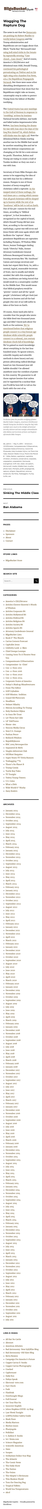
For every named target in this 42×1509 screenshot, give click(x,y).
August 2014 (11, 1203)
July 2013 (10, 1246)
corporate (32, 459)
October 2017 (12, 1077)
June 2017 (10, 1090)
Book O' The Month (15, 638)
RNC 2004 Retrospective (17, 744)
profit (22, 469)
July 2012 (10, 1280)
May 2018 (10, 1053)
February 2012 (12, 1296)
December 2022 (13, 894)
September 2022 (13, 904)
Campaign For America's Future (20, 1359)
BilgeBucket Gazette (10, 1502)
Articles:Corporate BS (15, 611)
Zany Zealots (11, 791)
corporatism (17, 461)
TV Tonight (11, 774)
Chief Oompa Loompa (16, 651)
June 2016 (10, 1130)
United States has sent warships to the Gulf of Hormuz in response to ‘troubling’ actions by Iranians (20, 112)
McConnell (7, 466)
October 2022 (12, 900)
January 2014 (12, 1226)
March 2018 (11, 1060)
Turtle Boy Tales (13, 771)
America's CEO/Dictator (16, 601)
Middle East (22, 466)
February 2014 (12, 1223)
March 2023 (11, 884)
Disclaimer (10, 531)
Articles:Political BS (15, 618)
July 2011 (10, 1320)
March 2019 (11, 1020)
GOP (14, 464)
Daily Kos (10, 1376)
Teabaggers (23, 474)
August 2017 (11, 1083)
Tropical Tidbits (13, 1486)
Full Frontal (11, 1399)
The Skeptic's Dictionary (17, 1476)
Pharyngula (11, 1429)
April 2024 (10, 840)
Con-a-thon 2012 (14, 668)
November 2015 (13, 1153)
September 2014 (13, 1200)
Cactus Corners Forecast (17, 641)
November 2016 (13, 1113)
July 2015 (10, 1166)
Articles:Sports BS (14, 628)
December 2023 (13, 854)
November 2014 (13, 1193)
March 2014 (11, 1220)
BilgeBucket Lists (14, 634)
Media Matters (12, 1422)
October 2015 (12, 1156)
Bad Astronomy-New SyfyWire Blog (22, 1349)
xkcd (8, 1492)
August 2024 (11, 827)
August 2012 (11, 1276)
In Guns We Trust (14, 714)
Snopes (9, 1452)
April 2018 (10, 1057)
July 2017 (10, 1087)
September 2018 (13, 1040)
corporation (7, 461)
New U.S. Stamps (13, 731)
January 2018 (12, 1067)
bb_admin (7, 444)
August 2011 (11, 1316)
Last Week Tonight (14, 1412)
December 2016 (13, 1110)
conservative (23, 459)
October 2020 (12, 957)
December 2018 (13, 1030)
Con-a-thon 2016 (14, 671)
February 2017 (12, 1103)
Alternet (9, 1342)
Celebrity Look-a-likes (16, 648)
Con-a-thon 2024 (14, 678)
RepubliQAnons (13, 741)
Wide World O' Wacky (15, 787)
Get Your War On (13, 1402)
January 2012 (12, 1300)
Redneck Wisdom (14, 738)
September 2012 (13, 1273)
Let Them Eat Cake (14, 718)
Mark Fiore (11, 1419)
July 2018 (10, 1047)
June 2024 (10, 834)
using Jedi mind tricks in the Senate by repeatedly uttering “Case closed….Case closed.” (19, 55)
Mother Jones (12, 1426)
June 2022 (10, 914)
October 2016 (12, 1117)
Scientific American (15, 1446)
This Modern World (15, 1479)
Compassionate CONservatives (25, 446)
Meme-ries (11, 724)
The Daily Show (13, 1466)
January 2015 (12, 1186)
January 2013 (11, 1260)
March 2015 (11, 1180)
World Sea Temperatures (17, 1489)
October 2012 (12, 1270)
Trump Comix (12, 768)
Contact (9, 541)
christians (14, 459)
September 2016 (13, 1120)
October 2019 (12, 997)
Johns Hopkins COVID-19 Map (19, 1409)
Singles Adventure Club (16, 751)
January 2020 (12, 987)
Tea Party (14, 474)
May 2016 (10, 1133)
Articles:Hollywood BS (16, 614)
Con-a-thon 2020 (14, 674)
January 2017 (11, 1107)
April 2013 (10, 1253)
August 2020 (11, 963)
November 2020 (13, 953)
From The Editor (13, 688)
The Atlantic (11, 1459)
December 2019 (13, 990)
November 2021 (13, 934)
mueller (31, 466)
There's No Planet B (15, 764)
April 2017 (10, 1097)
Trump (31, 474)
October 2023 (12, 860)
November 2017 (13, 1073)
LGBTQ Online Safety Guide (18, 1416)
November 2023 (13, 857)
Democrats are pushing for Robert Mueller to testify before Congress (19, 35)
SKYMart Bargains (14, 754)
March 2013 (11, 1256)
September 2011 (13, 1313)
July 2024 (10, 830)
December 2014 (13, 1190)
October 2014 (12, 1196)
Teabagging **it (13, 761)
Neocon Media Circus (16, 454)
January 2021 (12, 947)
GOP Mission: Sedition (16, 694)
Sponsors (10, 534)
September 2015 (13, 1160)
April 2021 (10, 937)
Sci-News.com (12, 1439)
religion (13, 471)
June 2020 (10, 970)
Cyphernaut (11, 1372)
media (14, 466)
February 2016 (12, 1143)
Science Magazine (14, 1442)
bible (8, 456)
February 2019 (12, 1023)
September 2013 (13, 1240)
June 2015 (10, 1170)
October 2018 (12, 1037)
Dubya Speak (12, 1379)
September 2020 (13, 960)
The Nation (11, 1469)
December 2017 (13, 1070)
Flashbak (10, 1392)
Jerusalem (29, 464)
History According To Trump (19, 708)
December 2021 (13, 930)
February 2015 (12, 1183)
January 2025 (12, 810)
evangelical (7, 464)
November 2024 (13, 817)
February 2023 (12, 887)
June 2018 (10, 1050)
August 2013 (11, 1243)
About (8, 537)
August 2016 (11, 1123)
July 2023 (10, 870)
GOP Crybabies (12, 691)
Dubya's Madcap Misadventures (20, 684)
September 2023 (13, 864)
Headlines (10, 701)
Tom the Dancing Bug (16, 1482)
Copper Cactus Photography (18, 1366)
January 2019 (12, 1027)
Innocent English (14, 1406)
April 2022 (10, 920)
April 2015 (10, 1176)
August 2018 (11, 1043)
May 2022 (10, 917)
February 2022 (12, 924)
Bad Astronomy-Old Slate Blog (20, 1352)
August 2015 (11, 1163)
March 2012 (11, 1293)
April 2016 (10, 1136)
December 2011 (12, 1303)
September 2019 (13, 1000)
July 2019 (10, 1007)
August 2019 (11, 1003)
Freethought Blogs (14, 1396)
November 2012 (13, 1266)
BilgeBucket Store (14, 560)
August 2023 (11, 867)
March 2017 (11, 1100)
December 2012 (13, 1263)
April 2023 (10, 880)
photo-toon (7, 469)
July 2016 (10, 1127)
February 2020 (12, 983)
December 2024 (13, 814)
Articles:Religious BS (15, 621)
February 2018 (12, 1063)
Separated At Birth (14, 748)
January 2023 (12, 890)
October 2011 (11, 1310)
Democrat (26, 461)
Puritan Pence (12, 734)
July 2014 (10, 1206)
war (9, 476)
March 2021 (11, 940)
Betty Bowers (12, 1356)
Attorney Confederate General (19, 631)
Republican (20, 471)
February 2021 (12, 944)
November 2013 (13, 1233)
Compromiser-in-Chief (16, 664)
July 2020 (10, 967)
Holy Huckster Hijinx (19, 451)
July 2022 (10, 910)
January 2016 (12, 1146)
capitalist (29, 456)
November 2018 (13, 1033)
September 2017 (13, 1080)
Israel (23, 464)
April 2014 (10, 1216)
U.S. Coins (10, 781)
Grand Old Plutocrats (15, 698)
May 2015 (10, 1173)
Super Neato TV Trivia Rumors (20, 758)
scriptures (7, 474)
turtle (5, 476)
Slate (8, 1449)
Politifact (10, 1432)
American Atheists (14, 1346)
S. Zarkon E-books (14, 1436)
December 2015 (13, 1150)
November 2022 (13, 897)
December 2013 (13, 1230)
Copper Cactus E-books (16, 1362)
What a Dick (11, 784)
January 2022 (12, 927)
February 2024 (12, 847)
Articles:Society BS (14, 624)
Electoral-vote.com (14, 1382)
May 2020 (10, 973)
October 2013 (12, 1236)
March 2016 (11, 1140)
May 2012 (10, 1286)
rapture (6, 471)
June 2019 (10, 1010)
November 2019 (13, 993)
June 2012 (10, 1283)
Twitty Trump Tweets (16, 777)
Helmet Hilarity (13, 704)
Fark (8, 1389)
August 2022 (11, 907)
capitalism (21, 456)
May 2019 (10, 1013)
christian (6, 459)
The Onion (10, 1472)
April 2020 (10, 977)
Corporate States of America (13, 449)
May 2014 (10, 1213)
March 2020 (11, 980)
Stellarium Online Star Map (18, 1456)
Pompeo (16, 469)
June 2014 (10, 1210)
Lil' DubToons (12, 721)
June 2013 (10, 1250)
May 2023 (10, 877)
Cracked (9, 1369)
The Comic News (13, 1462)
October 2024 (12, 820)
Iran (18, 464)
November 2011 (13, 1306)
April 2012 (10, 1290)
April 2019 (10, 1017)
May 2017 (10, 1093)
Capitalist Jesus (13, 644)
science (29, 471)
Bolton (13, 456)
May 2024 (10, 837)
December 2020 (13, 950)
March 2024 (11, 844)
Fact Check (11, 1386)
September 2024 (13, 824)
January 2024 (12, 850)
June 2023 (10, 874)
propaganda (29, 469)
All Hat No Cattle (13, 1339)
